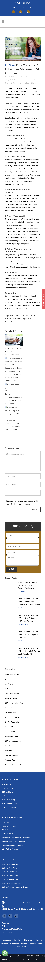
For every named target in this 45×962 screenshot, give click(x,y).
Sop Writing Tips (11, 746)
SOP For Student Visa (10, 864)
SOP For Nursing (8, 800)
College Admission (9, 807)
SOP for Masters (8, 792)
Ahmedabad (6, 940)
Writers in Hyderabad (13, 765)
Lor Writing (9, 684)
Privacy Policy (22, 960)
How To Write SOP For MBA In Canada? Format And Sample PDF (29, 651)
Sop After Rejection (12, 698)
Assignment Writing (12, 674)
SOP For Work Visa (9, 868)
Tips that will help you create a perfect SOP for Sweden (13, 400)
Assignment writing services (12, 845)
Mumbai (32, 943)
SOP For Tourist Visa (10, 875)
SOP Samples (10, 731)
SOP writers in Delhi (19, 316)
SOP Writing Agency (20, 319)
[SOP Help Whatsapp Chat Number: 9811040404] (5, 956)
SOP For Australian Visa (14, 703)
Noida (40, 943)
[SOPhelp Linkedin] (28, 12)
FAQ (3, 926)
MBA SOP (23, 77)
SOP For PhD (7, 796)
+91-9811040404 (23, 3)
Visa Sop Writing (11, 760)
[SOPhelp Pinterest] (21, 12)
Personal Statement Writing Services (16, 837)
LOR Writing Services (10, 849)
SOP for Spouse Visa (13, 717)
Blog (6, 679)
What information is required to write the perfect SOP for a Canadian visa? (13, 376)
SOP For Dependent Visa (11, 883)
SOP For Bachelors (9, 788)
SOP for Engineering (9, 803)
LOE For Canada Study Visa (22, 8)
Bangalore (17, 940)
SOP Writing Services (17, 80)
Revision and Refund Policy (12, 929)
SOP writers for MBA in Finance (21, 109)
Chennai (39, 940)
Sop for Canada (11, 708)
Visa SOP (8, 750)
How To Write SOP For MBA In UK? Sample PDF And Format (29, 634)
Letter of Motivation (9, 826)
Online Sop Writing (12, 693)
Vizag (26, 946)
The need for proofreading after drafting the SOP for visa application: (12, 425)
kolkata (24, 943)
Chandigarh (28, 940)
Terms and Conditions (35, 960)
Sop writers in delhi (12, 736)
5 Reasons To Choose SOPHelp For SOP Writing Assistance (13, 352)
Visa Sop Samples (11, 755)
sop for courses (10, 712)
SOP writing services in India (16, 308)
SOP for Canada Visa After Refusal (15, 887)
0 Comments (16, 83)
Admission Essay (8, 830)
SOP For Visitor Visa (9, 872)
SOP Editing (6, 822)
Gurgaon (4, 943)
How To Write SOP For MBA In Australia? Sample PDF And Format (29, 601)
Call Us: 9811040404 (43, 300)
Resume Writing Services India (13, 841)
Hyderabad (14, 943)
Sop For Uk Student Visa (14, 727)
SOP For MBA (7, 784)
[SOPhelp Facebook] (13, 12)
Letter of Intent (7, 834)
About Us (5, 923)
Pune (19, 946)
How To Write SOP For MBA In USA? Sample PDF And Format (28, 618)
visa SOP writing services (15, 241)
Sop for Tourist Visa (12, 722)
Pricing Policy (7, 932)
